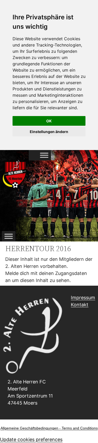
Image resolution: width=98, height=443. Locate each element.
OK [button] (49, 121)
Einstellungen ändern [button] (49, 131)
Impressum (83, 297)
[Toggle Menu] (44, 155)
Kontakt (79, 304)
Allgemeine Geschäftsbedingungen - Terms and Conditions (49, 428)
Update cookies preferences (31, 439)
